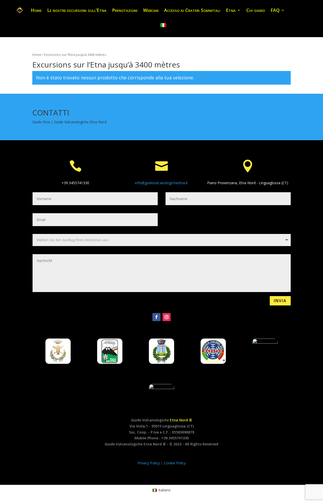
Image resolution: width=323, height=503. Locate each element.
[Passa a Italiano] (163, 25)
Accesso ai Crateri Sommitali (192, 10)
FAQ (275, 10)
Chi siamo (255, 10)
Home (36, 10)
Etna (231, 10)
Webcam (150, 10)
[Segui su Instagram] (167, 317)
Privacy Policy (149, 463)
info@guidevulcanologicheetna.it (161, 182)
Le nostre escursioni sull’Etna (76, 10)
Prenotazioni (125, 10)
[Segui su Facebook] (156, 317)
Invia (280, 300)
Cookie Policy (175, 463)
